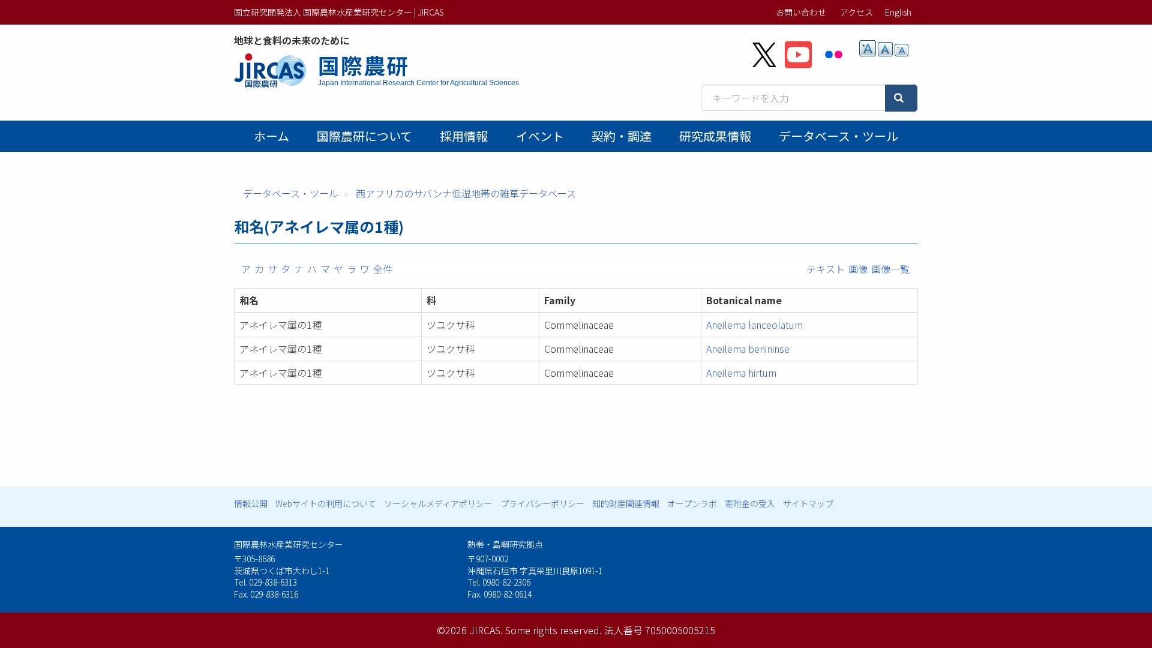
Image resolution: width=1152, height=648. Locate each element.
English (898, 12)
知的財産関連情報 (625, 503)
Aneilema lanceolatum (754, 324)
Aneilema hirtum (741, 372)
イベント (540, 136)
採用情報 (464, 136)
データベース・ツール (838, 136)
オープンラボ (692, 503)
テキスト (825, 269)
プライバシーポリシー (542, 503)
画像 (858, 269)
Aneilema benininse (748, 348)
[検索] (901, 98)
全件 (382, 269)
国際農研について (364, 136)
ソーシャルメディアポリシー (438, 503)
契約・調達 (622, 136)
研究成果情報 (715, 136)
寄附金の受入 (750, 503)
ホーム (271, 136)
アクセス (856, 12)
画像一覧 (890, 269)
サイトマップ (808, 503)
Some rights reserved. (553, 630)
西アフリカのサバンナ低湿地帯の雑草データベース (466, 193)
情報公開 (251, 503)
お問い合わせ (801, 12)
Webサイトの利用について (325, 503)
